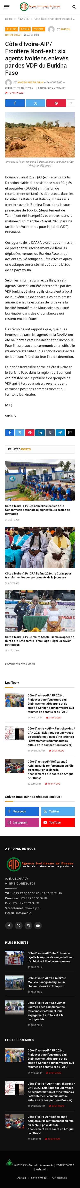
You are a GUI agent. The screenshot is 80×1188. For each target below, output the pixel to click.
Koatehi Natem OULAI (30, 82)
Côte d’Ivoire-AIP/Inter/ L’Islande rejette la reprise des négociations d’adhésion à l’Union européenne (50, 957)
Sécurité (38, 29)
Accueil (21, 1178)
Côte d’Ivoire (39, 1178)
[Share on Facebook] (15, 103)
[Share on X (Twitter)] (36, 103)
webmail (41, 1169)
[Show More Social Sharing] (71, 103)
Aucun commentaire (52, 88)
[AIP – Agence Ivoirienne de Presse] (40, 6)
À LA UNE (11, 29)
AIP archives (59, 1178)
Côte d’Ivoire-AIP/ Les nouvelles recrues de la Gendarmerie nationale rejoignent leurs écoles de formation (37, 509)
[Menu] (6, 6)
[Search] (74, 6)
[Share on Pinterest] (56, 103)
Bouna (25, 29)
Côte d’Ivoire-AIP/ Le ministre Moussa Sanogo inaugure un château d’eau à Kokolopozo (47, 982)
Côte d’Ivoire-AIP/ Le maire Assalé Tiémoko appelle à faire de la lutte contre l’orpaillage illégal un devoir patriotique (39, 640)
